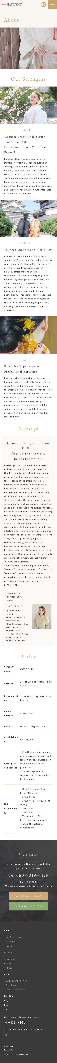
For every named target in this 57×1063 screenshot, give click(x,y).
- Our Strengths (12, 937)
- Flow (7, 963)
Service (8, 952)
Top (6, 1009)
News (7, 1005)
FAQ (6, 1000)
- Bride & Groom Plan (15, 980)
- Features (9, 958)
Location (9, 996)
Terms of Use (8, 1050)
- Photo (8, 967)
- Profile (8, 946)
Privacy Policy (9, 1046)
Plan (6, 974)
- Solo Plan (10, 985)
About (7, 930)
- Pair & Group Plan (14, 989)
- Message (9, 941)
